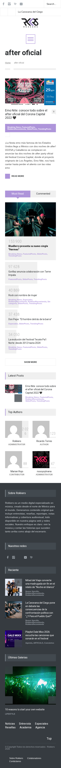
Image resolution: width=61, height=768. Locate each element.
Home (8, 63)
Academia (25, 727)
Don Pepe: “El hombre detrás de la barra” (30, 319)
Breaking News (14, 127)
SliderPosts (32, 129)
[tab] (17, 195)
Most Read (18, 193)
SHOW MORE (30, 362)
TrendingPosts (44, 129)
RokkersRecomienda (16, 129)
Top (49, 738)
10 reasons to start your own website (25, 709)
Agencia (40, 727)
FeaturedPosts (28, 127)
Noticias (10, 723)
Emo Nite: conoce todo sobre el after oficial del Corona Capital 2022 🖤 (26, 114)
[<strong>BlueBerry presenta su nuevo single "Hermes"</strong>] (30, 219)
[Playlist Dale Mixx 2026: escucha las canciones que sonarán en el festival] (13, 638)
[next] (18, 398)
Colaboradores (34, 758)
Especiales (27, 300)
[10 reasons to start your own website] (30, 685)
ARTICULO (38, 643)
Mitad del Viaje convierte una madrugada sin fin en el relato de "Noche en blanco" (40, 583)
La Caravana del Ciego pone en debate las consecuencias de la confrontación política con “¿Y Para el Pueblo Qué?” (32, 12)
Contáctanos (15, 761)
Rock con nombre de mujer (22, 295)
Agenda (28, 643)
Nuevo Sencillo (32, 591)
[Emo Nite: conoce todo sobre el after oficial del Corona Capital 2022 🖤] (30, 91)
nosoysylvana (44, 471)
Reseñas (10, 727)
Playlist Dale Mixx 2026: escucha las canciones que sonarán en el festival (39, 635)
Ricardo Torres (44, 441)
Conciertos (49, 643)
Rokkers (17, 441)
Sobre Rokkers (16, 758)
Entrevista (25, 723)
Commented (43, 193)
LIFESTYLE (10, 714)
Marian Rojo (17, 471)
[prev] (18, 388)
